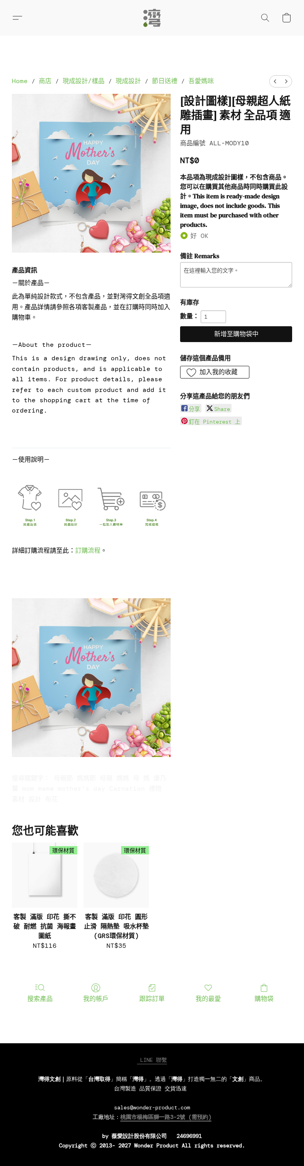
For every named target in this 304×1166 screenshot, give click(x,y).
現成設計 (128, 81)
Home (20, 81)
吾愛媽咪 (201, 81)
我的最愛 (208, 999)
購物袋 (264, 999)
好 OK (199, 236)
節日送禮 (164, 81)
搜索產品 (40, 999)
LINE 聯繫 (152, 1059)
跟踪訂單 (152, 999)
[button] (152, 18)
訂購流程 (88, 550)
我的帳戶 (95, 999)
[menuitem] (275, 81)
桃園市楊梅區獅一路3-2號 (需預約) (165, 1116)
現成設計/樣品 (83, 81)
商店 (45, 81)
